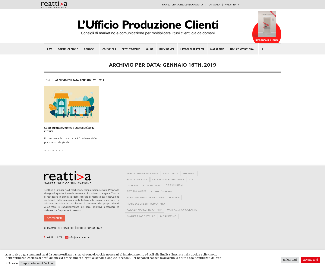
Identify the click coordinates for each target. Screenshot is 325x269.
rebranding (189, 173)
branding (132, 185)
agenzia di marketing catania (142, 173)
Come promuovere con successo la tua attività (69, 129)
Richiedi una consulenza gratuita (182, 4)
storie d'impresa (161, 191)
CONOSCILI (90, 49)
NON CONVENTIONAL (242, 49)
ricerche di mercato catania (168, 179)
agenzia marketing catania (144, 209)
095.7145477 (232, 4)
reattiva (174, 197)
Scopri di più (54, 218)
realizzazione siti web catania (146, 203)
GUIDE (149, 49)
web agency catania (182, 209)
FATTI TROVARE (131, 49)
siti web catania (152, 185)
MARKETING (217, 49)
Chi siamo (214, 4)
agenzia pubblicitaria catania (145, 197)
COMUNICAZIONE (68, 49)
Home (47, 80)
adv (191, 179)
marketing (168, 216)
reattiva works (136, 191)
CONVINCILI (109, 49)
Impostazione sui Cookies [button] (37, 263)
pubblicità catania (137, 179)
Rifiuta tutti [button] (290, 259)
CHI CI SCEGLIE (66, 228)
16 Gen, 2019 (50, 150)
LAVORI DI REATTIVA (192, 49)
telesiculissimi (174, 185)
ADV (49, 49)
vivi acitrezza (170, 173)
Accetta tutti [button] (310, 259)
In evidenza (167, 49)
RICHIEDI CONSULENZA (89, 228)
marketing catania (141, 216)
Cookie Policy (200, 254)
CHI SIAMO (50, 228)
